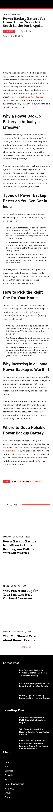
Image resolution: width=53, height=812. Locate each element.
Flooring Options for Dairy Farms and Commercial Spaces (34, 696)
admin (27, 31)
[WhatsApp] (33, 491)
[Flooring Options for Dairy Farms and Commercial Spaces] (10, 696)
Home (6, 14)
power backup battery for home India (26, 481)
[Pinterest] (25, 491)
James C (7, 537)
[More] (42, 491)
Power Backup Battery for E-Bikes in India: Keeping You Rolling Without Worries (20, 547)
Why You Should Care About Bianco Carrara (19, 638)
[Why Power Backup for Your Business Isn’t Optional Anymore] (26, 575)
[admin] (19, 31)
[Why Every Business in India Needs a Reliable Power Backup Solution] (10, 731)
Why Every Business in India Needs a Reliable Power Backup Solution (34, 732)
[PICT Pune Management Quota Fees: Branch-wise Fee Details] (10, 684)
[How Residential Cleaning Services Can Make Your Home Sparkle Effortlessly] (10, 672)
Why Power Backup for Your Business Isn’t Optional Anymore (20, 594)
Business (15, 14)
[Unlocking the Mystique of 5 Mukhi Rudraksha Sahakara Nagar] (10, 720)
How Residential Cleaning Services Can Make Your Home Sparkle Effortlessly (34, 673)
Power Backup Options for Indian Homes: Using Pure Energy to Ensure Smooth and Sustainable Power (33, 744)
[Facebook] (7, 491)
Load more (26, 647)
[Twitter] (16, 491)
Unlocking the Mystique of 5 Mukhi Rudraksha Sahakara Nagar (32, 720)
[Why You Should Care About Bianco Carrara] (26, 620)
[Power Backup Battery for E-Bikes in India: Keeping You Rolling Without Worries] (26, 525)
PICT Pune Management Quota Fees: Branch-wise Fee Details (34, 684)
